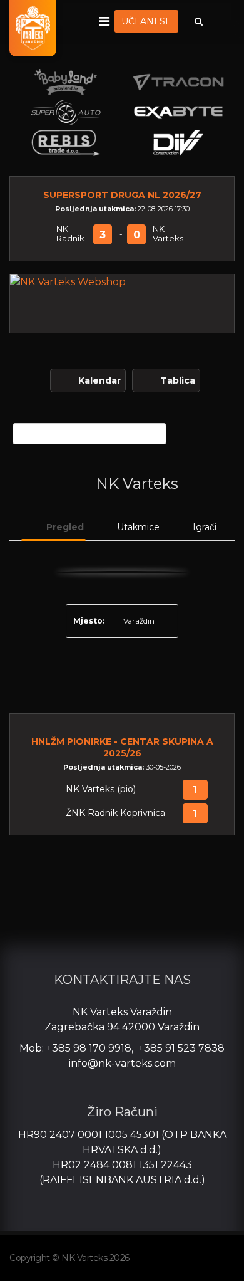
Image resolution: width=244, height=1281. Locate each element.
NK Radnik (70, 233)
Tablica (177, 380)
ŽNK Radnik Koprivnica (115, 813)
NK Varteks (168, 233)
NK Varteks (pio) (101, 789)
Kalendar (99, 380)
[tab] (53, 527)
